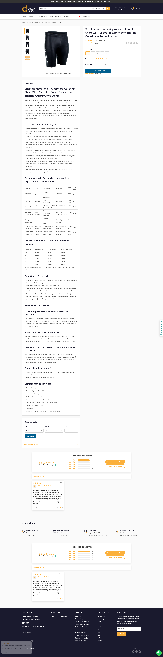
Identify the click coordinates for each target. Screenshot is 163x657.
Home (24, 16)
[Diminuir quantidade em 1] (96, 64)
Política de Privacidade (82, 627)
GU (99, 638)
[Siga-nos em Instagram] (136, 651)
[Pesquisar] (108, 8)
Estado (47, 426)
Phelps (100, 627)
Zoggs (100, 632)
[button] (89, 73)
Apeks (100, 621)
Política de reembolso (31, 444)
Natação (31, 16)
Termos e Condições (81, 638)
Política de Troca (80, 630)
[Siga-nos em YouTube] (140, 651)
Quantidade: (89, 64)
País (26, 426)
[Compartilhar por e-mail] (137, 43)
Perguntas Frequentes (82, 624)
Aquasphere (89, 40)
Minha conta (118, 9)
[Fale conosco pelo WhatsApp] (158, 652)
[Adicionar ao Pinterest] (130, 43)
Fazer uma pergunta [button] (115, 466)
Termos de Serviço (81, 641)
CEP (65, 426)
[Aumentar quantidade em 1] (105, 64)
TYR (99, 624)
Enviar (122, 633)
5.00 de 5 (51, 463)
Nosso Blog (79, 619)
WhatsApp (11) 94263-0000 (59, 616)
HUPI (99, 635)
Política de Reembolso (82, 635)
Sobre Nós (86, 16)
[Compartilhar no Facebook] (127, 43)
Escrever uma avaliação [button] (115, 462)
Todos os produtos (35, 22)
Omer (99, 630)
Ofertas (77, 16)
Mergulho (42, 16)
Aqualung (101, 619)
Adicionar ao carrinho (98, 70)
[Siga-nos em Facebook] (133, 651)
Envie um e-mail (55, 619)
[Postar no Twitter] (134, 43)
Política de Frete (80, 632)
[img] (37, 483)
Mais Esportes (54, 16)
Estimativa (30, 436)
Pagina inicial (25, 22)
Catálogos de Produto (82, 621)
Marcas (66, 16)
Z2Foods (100, 641)
